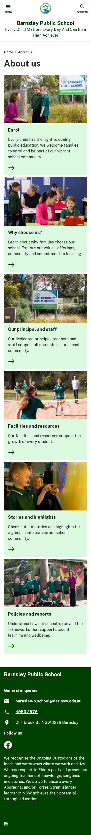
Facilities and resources (34, 426)
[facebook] (8, 747)
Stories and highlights (32, 517)
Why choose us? (25, 232)
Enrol (13, 130)
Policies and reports (29, 614)
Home (8, 52)
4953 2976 (27, 712)
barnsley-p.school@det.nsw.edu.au (48, 701)
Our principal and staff (32, 329)
